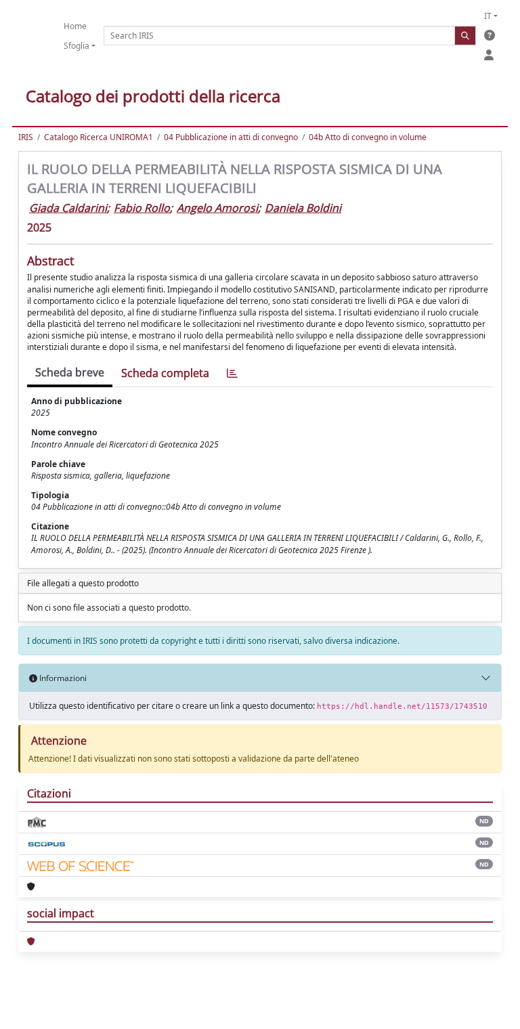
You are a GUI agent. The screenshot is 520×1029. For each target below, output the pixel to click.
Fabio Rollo (142, 207)
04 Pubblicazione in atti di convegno (231, 137)
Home (75, 26)
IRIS (25, 137)
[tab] (232, 373)
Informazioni (62, 678)
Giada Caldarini (68, 207)
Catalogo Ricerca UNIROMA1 (98, 137)
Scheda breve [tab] (69, 372)
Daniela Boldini (303, 207)
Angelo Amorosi (217, 207)
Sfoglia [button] (76, 45)
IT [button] (488, 16)
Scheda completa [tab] (165, 373)
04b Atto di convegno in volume (368, 137)
